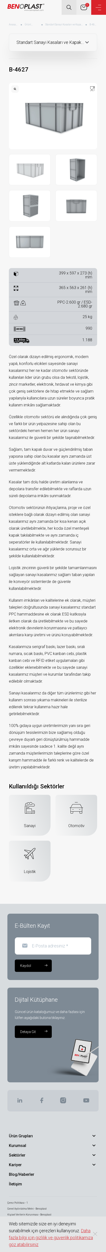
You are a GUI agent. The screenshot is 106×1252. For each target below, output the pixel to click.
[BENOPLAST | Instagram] (63, 1102)
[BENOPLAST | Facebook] (41, 1102)
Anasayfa (13, 24)
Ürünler (29, 24)
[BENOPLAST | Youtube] (86, 1102)
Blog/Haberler (21, 1174)
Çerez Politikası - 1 (17, 1202)
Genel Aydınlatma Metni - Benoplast (27, 1208)
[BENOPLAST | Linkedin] (20, 1102)
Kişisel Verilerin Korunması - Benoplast (29, 1214)
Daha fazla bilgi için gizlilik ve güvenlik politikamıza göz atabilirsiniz (51, 1237)
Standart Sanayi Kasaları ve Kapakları (64, 24)
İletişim (15, 1184)
